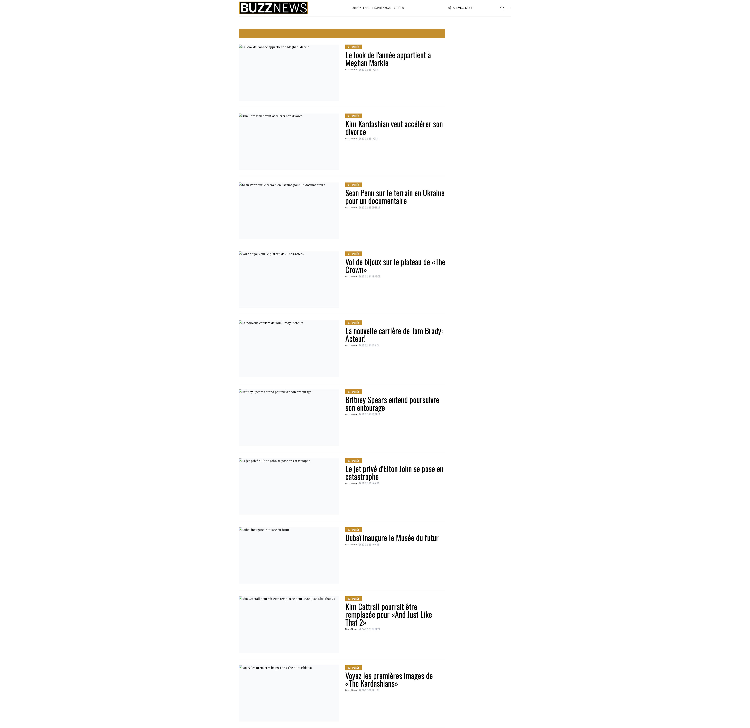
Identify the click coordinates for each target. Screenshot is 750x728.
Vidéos (399, 8)
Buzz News (351, 69)
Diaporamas (381, 8)
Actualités (360, 8)
